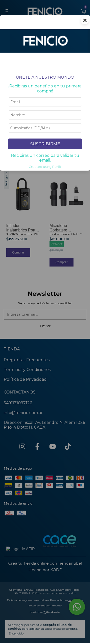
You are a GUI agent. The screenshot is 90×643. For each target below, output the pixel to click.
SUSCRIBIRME (45, 143)
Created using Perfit (45, 167)
